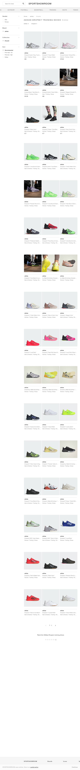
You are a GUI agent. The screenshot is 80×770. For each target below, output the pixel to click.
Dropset (7, 41)
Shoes (25, 16)
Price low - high (8, 54)
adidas (6, 31)
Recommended (9, 50)
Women (7, 22)
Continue (75, 767)
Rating (6, 57)
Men (6, 19)
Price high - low (8, 52)
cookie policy (34, 767)
